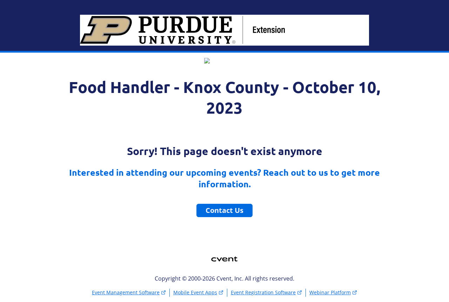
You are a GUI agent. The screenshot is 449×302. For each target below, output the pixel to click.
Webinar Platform (330, 292)
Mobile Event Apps (195, 292)
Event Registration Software (263, 292)
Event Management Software (126, 292)
